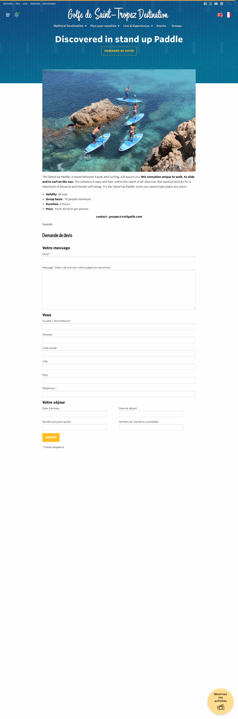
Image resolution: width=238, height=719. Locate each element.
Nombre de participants (56, 421)
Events (161, 26)
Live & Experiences (136, 26)
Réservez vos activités (220, 697)
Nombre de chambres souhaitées (139, 421)
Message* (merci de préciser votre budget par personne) (76, 267)
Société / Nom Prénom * (57, 321)
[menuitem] (69, 26)
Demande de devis (119, 51)
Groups (177, 26)
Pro (18, 3)
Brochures (49, 3)
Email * (46, 254)
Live (25, 3)
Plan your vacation (103, 26)
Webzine (35, 3)
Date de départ (128, 408)
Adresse (47, 334)
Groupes (8, 3)
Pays (45, 374)
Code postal (49, 348)
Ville (45, 361)
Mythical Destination (68, 26)
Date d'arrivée (50, 408)
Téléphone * (49, 388)
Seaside (47, 224)
